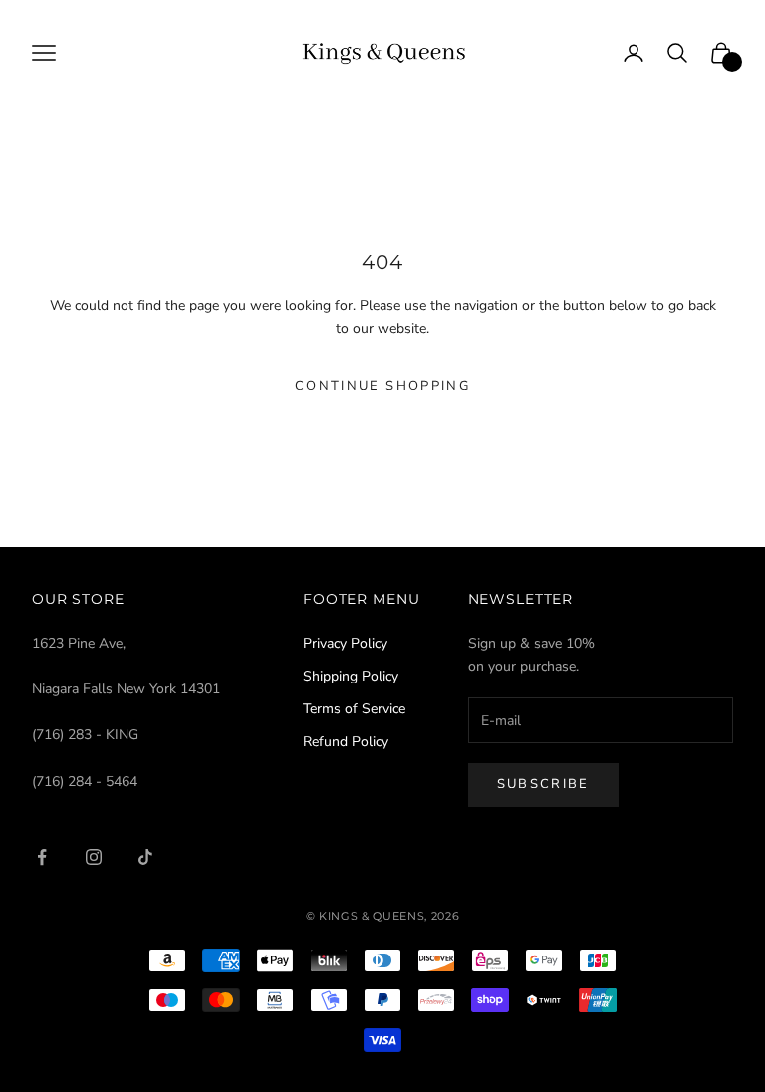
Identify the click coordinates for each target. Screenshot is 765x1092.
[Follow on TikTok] (145, 857)
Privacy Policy (345, 643)
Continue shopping (382, 386)
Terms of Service (354, 708)
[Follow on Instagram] (94, 857)
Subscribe (543, 784)
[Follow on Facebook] (42, 857)
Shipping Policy (350, 676)
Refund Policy (345, 741)
